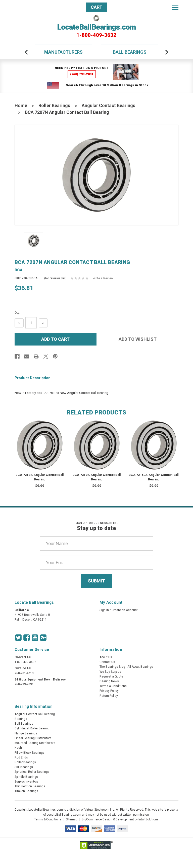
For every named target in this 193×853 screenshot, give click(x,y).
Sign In (104, 610)
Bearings (21, 719)
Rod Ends (21, 757)
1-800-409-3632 (96, 35)
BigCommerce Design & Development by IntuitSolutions (120, 819)
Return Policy (109, 696)
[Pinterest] (55, 356)
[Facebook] (17, 356)
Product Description (33, 378)
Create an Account (125, 610)
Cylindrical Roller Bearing (32, 728)
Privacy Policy (109, 691)
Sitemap (71, 819)
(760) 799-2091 (81, 74)
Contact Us (107, 662)
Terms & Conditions (113, 686)
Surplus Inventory (26, 781)
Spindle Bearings (26, 777)
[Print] (36, 356)
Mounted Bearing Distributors (35, 743)
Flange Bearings (26, 733)
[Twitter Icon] (18, 637)
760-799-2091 (24, 684)
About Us (106, 657)
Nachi (19, 747)
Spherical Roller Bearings (32, 772)
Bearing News (109, 681)
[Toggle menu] (175, 7)
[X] (45, 356)
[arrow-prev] (26, 52)
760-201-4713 (24, 673)
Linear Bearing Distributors (33, 738)
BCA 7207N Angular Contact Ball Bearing (67, 112)
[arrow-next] (167, 52)
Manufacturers (63, 52)
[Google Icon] (43, 637)
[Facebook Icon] (26, 637)
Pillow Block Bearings (29, 752)
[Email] (26, 356)
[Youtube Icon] (35, 637)
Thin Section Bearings (30, 786)
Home (21, 105)
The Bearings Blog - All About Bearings (126, 666)
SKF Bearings (24, 767)
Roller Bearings (54, 105)
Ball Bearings (130, 52)
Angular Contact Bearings (108, 105)
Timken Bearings (26, 791)
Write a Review (103, 278)
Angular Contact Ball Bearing (35, 714)
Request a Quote (111, 676)
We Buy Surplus (110, 671)
